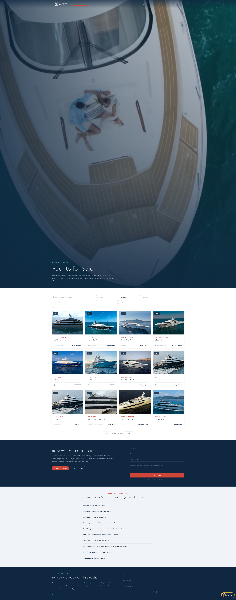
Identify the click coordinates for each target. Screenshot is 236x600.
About (133, 4)
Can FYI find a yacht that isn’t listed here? (118, 552)
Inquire (176, 4)
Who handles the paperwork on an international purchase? (118, 546)
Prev (107, 433)
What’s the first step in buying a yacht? (118, 511)
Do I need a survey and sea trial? (118, 517)
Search (54, 294)
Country (144, 294)
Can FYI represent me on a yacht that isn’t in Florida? (118, 529)
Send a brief (78, 468)
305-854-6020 (149, 4)
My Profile (165, 4)
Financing (113, 4)
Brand (98, 294)
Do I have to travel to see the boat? (118, 540)
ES (157, 4)
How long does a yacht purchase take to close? (118, 523)
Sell (91, 4)
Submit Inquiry (157, 475)
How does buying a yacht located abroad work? (118, 534)
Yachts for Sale (79, 4)
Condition (122, 294)
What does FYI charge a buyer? (118, 558)
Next (129, 433)
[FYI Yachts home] (61, 4)
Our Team (122, 4)
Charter (101, 4)
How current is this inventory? (118, 505)
